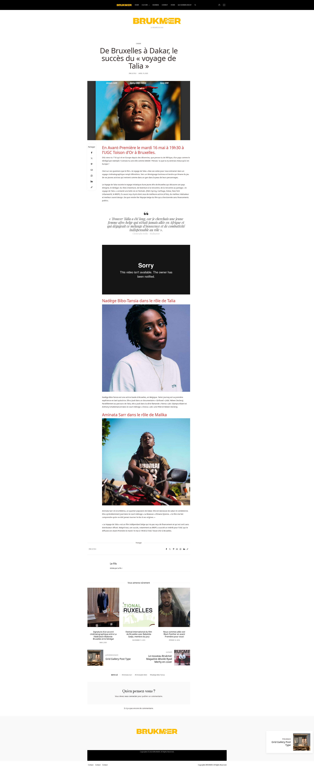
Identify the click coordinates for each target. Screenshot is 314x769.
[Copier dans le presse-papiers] (91, 187)
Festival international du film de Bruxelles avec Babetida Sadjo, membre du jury (103, 634)
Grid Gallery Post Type (281, 743)
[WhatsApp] (91, 175)
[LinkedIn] (91, 181)
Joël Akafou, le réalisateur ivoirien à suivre (174, 632)
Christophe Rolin (141, 675)
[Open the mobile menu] (224, 5)
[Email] (91, 170)
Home (137, 5)
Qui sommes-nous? (184, 5)
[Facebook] (91, 153)
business (156, 5)
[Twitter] (91, 158)
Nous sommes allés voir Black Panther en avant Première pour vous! (139, 634)
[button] (92, 611)
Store (173, 5)
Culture (145, 5)
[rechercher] (195, 5)
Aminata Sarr (127, 675)
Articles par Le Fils (116, 568)
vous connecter (131, 696)
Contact (165, 5)
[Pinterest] (91, 164)
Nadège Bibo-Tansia (158, 675)
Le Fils (134, 73)
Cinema (138, 44)
